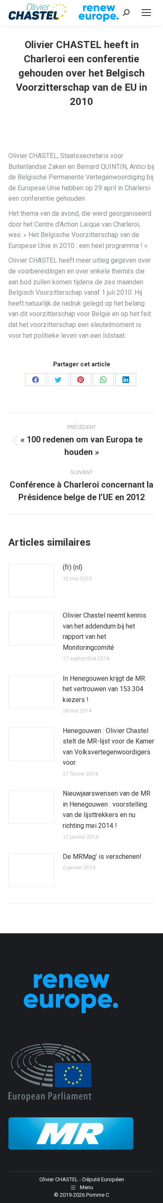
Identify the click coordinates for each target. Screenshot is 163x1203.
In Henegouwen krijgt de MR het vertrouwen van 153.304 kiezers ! (104, 689)
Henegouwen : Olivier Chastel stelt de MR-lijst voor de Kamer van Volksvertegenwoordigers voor (108, 747)
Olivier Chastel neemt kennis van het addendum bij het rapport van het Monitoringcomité (104, 631)
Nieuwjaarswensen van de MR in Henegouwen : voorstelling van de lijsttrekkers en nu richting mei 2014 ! (106, 809)
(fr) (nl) (72, 567)
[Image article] (31, 581)
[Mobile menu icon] (146, 12)
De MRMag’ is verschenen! (102, 857)
